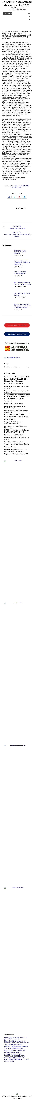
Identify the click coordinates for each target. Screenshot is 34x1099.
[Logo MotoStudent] (17, 887)
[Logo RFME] (17, 460)
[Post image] (7, 253)
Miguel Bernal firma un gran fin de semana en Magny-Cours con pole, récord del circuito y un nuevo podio (16, 1042)
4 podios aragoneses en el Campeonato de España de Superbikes (22, 262)
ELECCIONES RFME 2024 (17, 334)
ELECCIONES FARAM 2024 (17, 325)
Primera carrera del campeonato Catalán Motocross (20, 251)
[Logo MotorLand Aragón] (17, 745)
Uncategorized (8, 13)
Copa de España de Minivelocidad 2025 (20, 272)
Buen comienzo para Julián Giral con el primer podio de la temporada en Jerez (22, 305)
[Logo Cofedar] (17, 602)
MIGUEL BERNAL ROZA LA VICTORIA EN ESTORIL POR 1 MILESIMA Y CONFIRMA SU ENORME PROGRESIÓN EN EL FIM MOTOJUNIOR (16, 1057)
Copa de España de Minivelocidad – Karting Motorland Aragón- (15, 1051)
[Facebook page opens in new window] (3, 1074)
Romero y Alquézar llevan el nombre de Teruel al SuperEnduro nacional (16, 1047)
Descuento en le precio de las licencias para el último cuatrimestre (15, 1038)
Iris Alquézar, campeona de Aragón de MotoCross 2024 (22, 283)
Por (25, 186)
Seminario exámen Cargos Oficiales (22, 294)
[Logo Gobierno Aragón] (17, 351)
